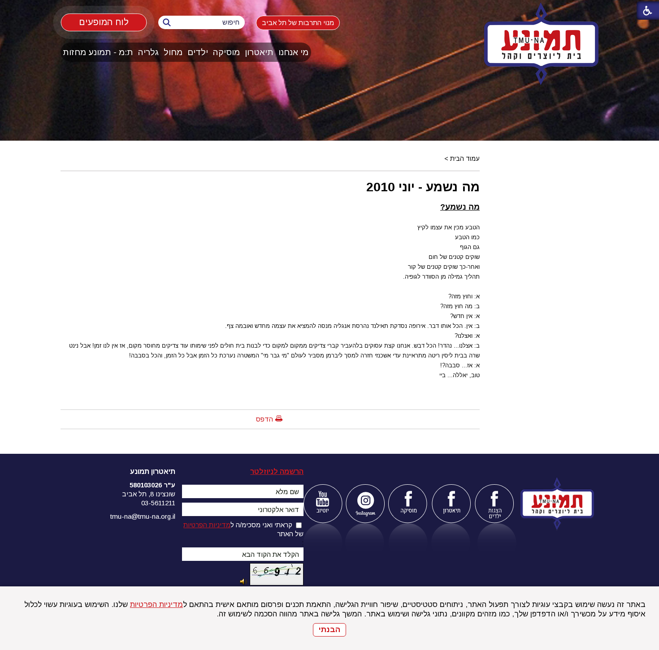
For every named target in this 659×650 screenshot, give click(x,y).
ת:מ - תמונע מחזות (98, 52)
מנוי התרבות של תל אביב (298, 22)
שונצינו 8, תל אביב (148, 494)
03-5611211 (158, 503)
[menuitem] (293, 52)
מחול (173, 52)
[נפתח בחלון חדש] (322, 504)
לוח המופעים (104, 22)
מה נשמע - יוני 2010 (423, 187)
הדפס (264, 419)
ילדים (197, 52)
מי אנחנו (293, 52)
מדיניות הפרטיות (156, 604)
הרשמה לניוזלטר (276, 471)
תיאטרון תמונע (152, 471)
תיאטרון (259, 52)
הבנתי (329, 629)
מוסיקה (226, 52)
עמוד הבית (465, 158)
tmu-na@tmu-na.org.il (142, 516)
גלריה (148, 52)
